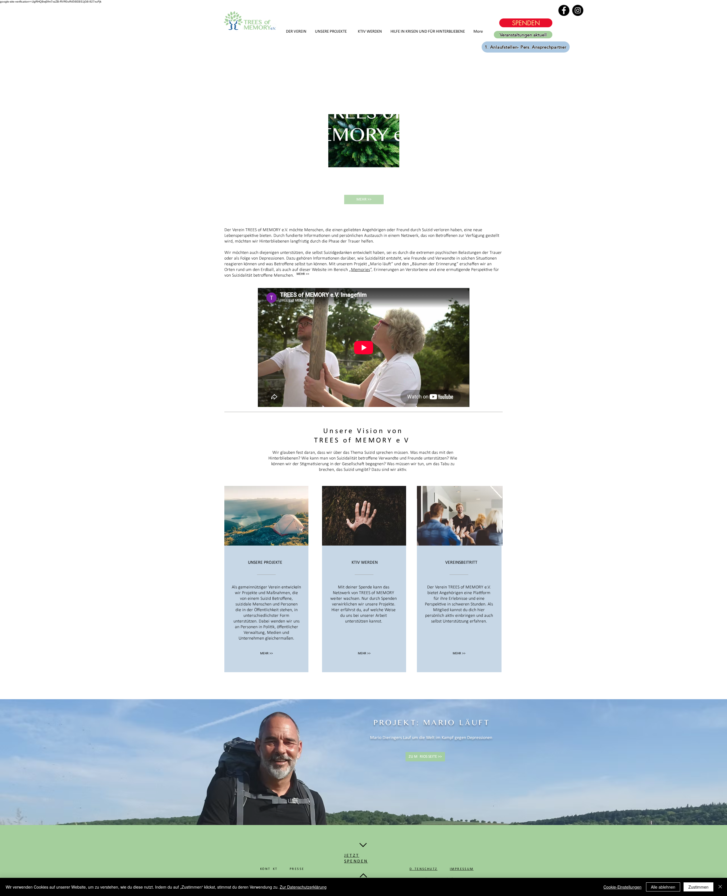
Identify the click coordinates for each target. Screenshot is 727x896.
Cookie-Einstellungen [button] (622, 887)
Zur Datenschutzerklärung (303, 887)
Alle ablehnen (663, 887)
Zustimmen (698, 887)
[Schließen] (720, 886)
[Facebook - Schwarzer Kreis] (563, 10)
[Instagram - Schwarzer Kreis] (577, 10)
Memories (360, 270)
